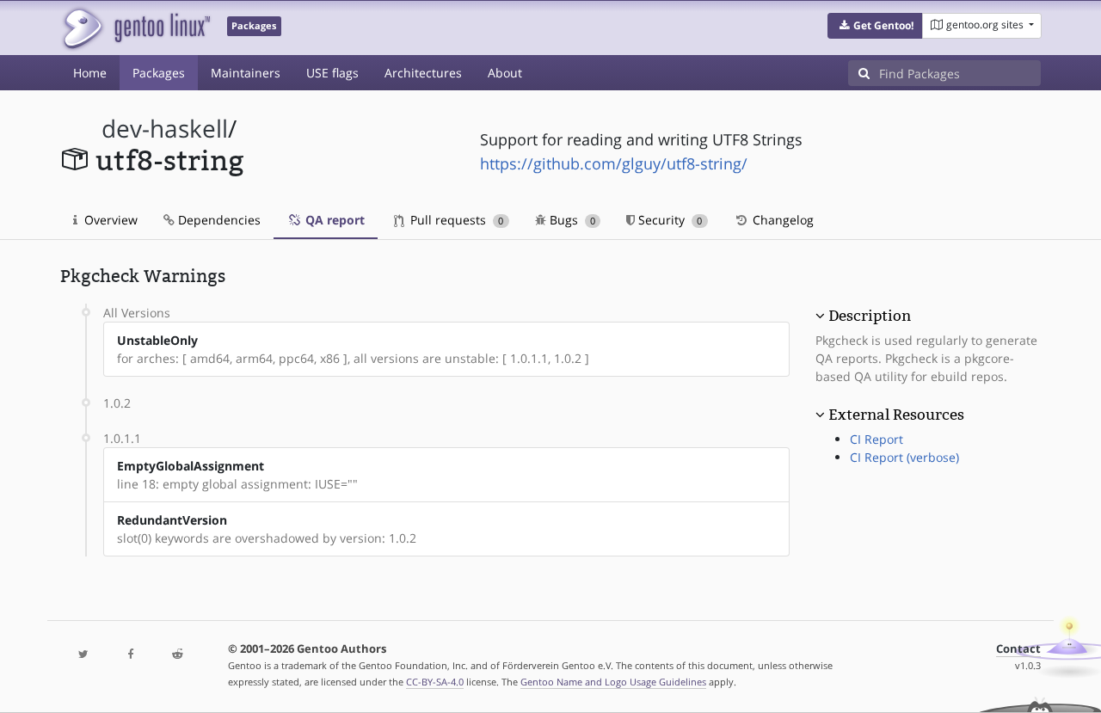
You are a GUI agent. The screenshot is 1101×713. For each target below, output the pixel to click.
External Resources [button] (896, 414)
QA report (333, 220)
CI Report (876, 439)
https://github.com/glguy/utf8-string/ (613, 163)
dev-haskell (164, 128)
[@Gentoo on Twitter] (83, 655)
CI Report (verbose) (904, 457)
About (505, 73)
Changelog (781, 220)
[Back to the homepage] (135, 28)
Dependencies (218, 220)
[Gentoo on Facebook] (130, 655)
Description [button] (869, 315)
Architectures (423, 73)
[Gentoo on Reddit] (177, 655)
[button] (875, 26)
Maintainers (245, 73)
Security (668, 220)
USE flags (332, 73)
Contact (1018, 649)
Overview (109, 220)
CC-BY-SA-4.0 (435, 681)
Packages (158, 73)
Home (90, 73)
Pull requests (455, 220)
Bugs (570, 220)
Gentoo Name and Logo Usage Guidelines (613, 681)
